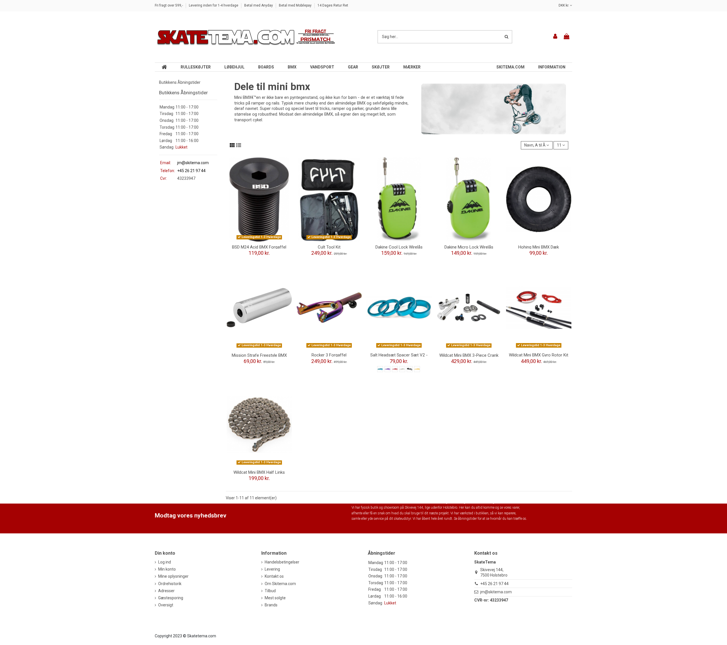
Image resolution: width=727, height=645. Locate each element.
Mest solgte (275, 598)
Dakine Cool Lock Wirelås (399, 247)
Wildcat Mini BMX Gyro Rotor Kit (538, 355)
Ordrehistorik (169, 583)
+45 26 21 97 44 (494, 583)
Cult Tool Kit (329, 247)
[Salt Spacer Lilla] (387, 369)
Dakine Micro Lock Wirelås (468, 247)
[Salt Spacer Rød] (395, 369)
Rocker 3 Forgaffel (329, 355)
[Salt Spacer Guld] (417, 369)
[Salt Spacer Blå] (380, 369)
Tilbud (270, 590)
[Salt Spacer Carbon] (410, 369)
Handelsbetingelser (282, 562)
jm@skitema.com (193, 162)
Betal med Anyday (259, 5)
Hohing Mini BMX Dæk (538, 247)
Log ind (164, 562)
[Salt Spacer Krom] (402, 369)
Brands (271, 605)
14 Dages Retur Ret (332, 5)
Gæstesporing (170, 598)
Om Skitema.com (280, 583)
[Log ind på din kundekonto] (555, 37)
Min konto (167, 569)
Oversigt (165, 605)
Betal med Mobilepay (295, 5)
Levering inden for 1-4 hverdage (214, 5)
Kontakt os (274, 576)
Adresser (166, 590)
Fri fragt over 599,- (169, 5)
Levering (272, 569)
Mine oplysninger (173, 576)
